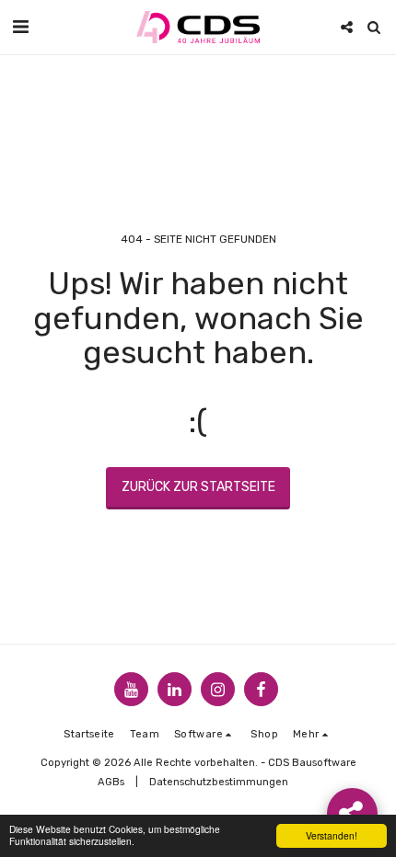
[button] (20, 26)
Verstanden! (331, 835)
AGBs (111, 782)
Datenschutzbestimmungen (218, 782)
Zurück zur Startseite (198, 487)
